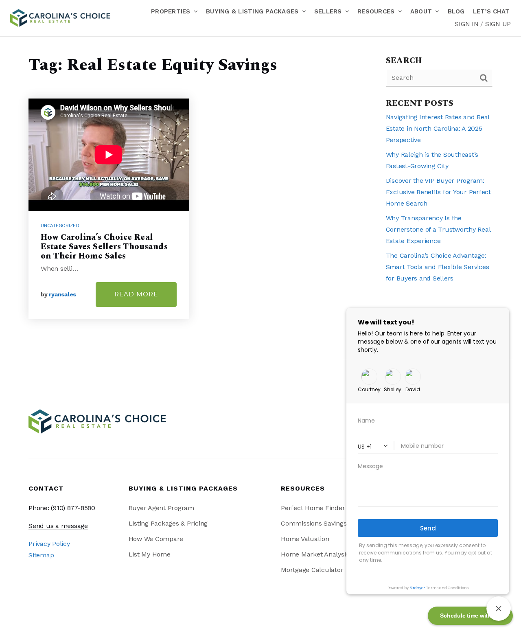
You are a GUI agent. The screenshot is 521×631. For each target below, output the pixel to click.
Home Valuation (305, 539)
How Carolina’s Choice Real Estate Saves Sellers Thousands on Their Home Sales (104, 246)
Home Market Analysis (315, 554)
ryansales (62, 294)
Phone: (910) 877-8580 (61, 508)
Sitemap (41, 555)
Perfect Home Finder (313, 508)
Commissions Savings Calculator (331, 523)
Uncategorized (60, 225)
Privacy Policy (49, 544)
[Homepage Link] (60, 17)
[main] (260, 198)
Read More (136, 294)
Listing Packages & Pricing (168, 523)
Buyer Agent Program (161, 508)
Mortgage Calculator (312, 570)
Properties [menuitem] (172, 11)
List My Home (150, 554)
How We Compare (156, 539)
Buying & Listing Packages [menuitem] (253, 11)
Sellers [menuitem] (329, 11)
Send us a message (58, 526)
